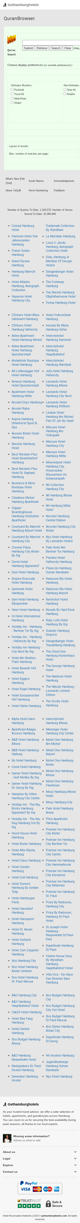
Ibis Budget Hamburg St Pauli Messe (60, 1018)
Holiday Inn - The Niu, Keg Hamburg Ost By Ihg (26, 823)
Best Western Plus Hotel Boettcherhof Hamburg (24, 458)
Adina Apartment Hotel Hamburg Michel (27, 338)
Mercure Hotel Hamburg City (55, 443)
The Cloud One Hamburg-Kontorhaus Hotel (60, 656)
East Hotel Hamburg (25, 572)
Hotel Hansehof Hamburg (22, 911)
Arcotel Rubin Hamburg (21, 410)
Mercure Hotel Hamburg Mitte (56, 454)
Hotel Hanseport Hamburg (23, 921)
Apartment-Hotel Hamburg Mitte (23, 394)
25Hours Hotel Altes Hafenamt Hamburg (25, 317)
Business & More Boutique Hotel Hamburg (23, 487)
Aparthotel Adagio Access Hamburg (24, 731)
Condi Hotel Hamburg (26, 767)
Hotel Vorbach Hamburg (21, 942)
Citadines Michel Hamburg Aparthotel (25, 500)
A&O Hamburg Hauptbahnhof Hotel (25, 1004)
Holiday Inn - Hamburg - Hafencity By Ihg (27, 639)
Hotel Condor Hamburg (21, 869)
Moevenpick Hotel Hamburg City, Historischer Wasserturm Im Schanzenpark (58, 470)
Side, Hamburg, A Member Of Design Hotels (59, 261)
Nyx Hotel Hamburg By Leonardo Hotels (59, 539)
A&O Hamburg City (24, 995)
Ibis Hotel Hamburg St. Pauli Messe (25, 979)
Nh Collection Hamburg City (55, 487)
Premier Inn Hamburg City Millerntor (60, 883)
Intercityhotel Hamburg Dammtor (58, 338)
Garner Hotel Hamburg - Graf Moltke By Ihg (27, 775)
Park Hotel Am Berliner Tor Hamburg (60, 549)
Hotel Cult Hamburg (25, 877)
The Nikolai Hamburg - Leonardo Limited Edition (61, 691)
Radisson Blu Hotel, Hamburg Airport (59, 591)
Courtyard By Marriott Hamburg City (26, 539)
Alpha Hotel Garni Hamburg (23, 721)
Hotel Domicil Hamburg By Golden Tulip (25, 888)
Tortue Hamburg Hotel (61, 303)
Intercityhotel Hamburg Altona (56, 721)
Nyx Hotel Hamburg (59, 1076)
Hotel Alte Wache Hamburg (23, 852)
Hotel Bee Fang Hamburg (22, 1021)
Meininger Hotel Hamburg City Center (60, 731)
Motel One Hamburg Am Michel (59, 742)
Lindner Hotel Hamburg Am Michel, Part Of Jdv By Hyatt (60, 417)
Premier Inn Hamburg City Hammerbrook (60, 862)
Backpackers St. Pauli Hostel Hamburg (26, 1068)
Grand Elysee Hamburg (21, 263)
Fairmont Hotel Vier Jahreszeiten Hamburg (25, 240)
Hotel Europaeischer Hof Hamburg (25, 697)
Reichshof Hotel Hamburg (57, 601)
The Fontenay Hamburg (55, 284)
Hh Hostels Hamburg (60, 1055)
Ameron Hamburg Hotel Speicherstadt (25, 383)
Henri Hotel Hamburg (26, 610)
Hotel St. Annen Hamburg (22, 931)
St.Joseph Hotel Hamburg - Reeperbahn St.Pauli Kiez (59, 933)
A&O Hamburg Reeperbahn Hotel (24, 1057)
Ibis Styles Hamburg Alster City (60, 1028)
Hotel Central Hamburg (20, 1031)
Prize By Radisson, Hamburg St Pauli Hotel (59, 917)
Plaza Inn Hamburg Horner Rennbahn (58, 570)
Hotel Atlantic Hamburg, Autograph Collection (25, 286)
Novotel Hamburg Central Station (58, 518)
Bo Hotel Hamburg (24, 760)
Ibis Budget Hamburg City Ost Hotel (60, 1008)
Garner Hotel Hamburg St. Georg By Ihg (27, 786)
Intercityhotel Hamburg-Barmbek (58, 362)
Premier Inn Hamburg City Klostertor (60, 873)
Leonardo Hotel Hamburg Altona (56, 383)
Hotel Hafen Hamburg (26, 706)
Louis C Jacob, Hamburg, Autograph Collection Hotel (59, 247)
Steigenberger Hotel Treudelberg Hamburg (60, 643)
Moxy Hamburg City (59, 802)
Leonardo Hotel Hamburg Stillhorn (58, 404)
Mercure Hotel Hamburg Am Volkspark (55, 431)
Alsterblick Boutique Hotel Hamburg (25, 362)
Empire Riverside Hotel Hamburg (23, 581)
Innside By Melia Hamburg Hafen (57, 327)
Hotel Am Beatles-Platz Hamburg (24, 660)
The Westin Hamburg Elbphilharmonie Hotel (61, 294)
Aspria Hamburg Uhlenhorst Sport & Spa (24, 423)
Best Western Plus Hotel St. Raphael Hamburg (24, 473)
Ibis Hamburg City (24, 961)
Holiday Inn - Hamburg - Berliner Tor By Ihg (27, 629)
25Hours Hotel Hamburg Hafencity (25, 327)
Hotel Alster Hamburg (26, 844)
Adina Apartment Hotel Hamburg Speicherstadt (23, 350)
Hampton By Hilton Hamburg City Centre (26, 796)
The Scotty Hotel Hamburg (57, 703)
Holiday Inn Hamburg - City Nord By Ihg (27, 649)
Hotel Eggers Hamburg (21, 681)
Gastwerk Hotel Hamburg (22, 591)
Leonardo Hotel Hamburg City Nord (58, 394)
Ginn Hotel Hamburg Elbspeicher (25, 601)
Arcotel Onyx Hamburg (27, 402)
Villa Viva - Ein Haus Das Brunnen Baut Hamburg (59, 978)
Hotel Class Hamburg (26, 860)
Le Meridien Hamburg (60, 236)
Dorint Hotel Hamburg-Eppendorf (25, 564)
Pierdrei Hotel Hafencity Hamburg (59, 560)
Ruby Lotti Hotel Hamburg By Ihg (57, 622)
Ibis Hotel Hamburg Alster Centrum (25, 969)
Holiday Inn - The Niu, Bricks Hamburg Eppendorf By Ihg (26, 809)
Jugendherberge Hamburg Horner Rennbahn (57, 1066)
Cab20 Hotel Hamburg (27, 1012)
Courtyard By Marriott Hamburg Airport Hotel (27, 529)
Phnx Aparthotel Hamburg (56, 821)
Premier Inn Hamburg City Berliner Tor (60, 842)
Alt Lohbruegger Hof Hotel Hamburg (25, 373)
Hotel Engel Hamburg (26, 689)
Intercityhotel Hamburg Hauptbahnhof (55, 350)
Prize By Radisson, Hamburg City (59, 904)
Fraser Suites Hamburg (21, 253)
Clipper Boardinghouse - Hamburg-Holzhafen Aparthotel (25, 514)
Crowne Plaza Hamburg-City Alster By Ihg (25, 551)
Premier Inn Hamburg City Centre (60, 852)
